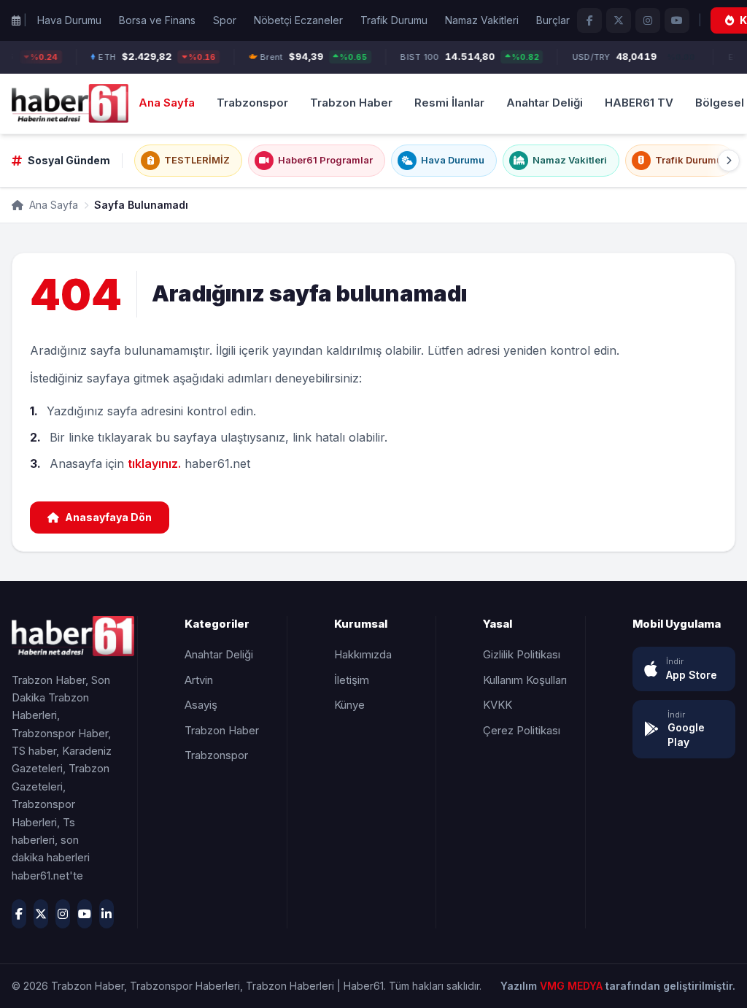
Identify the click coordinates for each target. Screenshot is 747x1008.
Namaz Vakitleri (482, 20)
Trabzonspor (252, 102)
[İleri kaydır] (729, 161)
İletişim (351, 680)
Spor (224, 20)
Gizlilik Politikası (521, 654)
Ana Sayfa (167, 102)
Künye (349, 705)
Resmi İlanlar (449, 102)
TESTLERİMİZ (197, 160)
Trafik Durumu (393, 20)
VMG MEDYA (572, 986)
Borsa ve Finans (157, 20)
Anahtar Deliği (544, 102)
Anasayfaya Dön (108, 517)
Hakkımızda (363, 654)
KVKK (497, 705)
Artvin (199, 680)
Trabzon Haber (351, 102)
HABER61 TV (639, 102)
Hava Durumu (69, 20)
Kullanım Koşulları (525, 680)
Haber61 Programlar (325, 160)
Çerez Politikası (521, 730)
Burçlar (553, 20)
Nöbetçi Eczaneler (298, 20)
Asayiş (201, 705)
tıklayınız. (154, 463)
